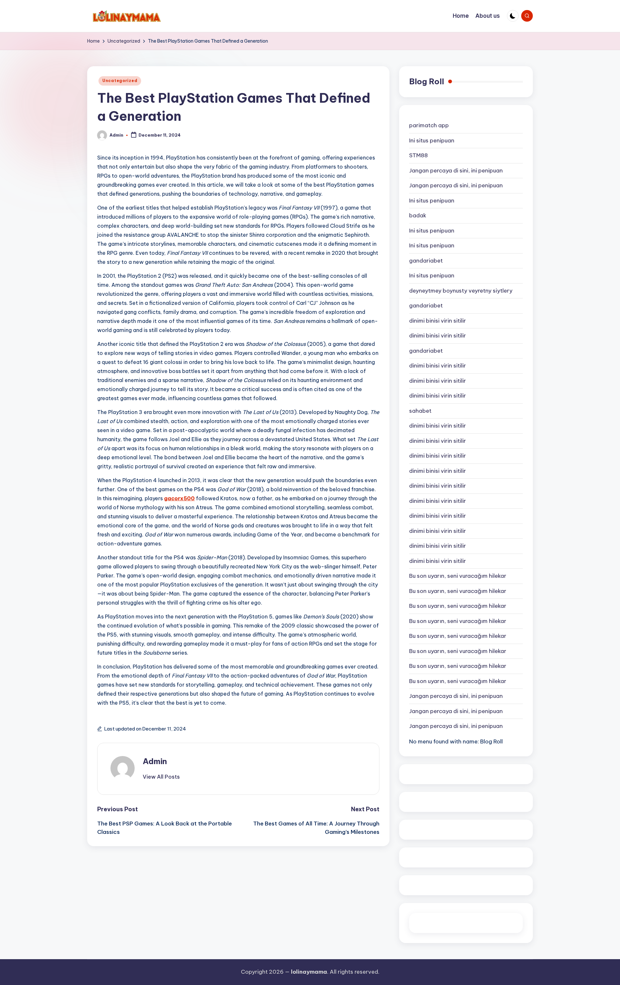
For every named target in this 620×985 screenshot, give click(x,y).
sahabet (420, 410)
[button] (161, 776)
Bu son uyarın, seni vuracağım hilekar (457, 575)
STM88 (418, 155)
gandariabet (426, 260)
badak (417, 215)
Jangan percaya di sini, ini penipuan (456, 170)
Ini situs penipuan (431, 140)
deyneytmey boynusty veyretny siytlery (460, 290)
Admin (155, 761)
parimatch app (429, 125)
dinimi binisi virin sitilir (437, 320)
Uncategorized (119, 80)
